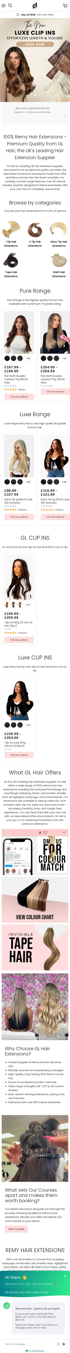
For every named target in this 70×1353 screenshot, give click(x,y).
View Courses (16, 1176)
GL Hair (7, 576)
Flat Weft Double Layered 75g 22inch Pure (53, 327)
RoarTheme (38, 1351)
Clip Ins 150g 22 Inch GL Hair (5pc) (18, 571)
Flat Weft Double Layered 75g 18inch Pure (16, 327)
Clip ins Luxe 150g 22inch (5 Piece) (14, 691)
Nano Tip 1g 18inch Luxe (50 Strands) (18, 448)
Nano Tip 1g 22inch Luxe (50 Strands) (55, 448)
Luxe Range (10, 453)
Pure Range (10, 333)
